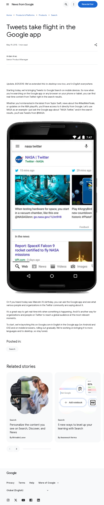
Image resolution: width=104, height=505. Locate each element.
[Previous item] (9, 449)
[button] (88, 4)
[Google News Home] (23, 4)
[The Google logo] (11, 473)
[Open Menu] (7, 4)
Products (43, 15)
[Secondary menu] (73, 4)
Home (9, 15)
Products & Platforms (25, 15)
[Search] (66, 4)
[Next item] (16, 449)
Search (54, 15)
